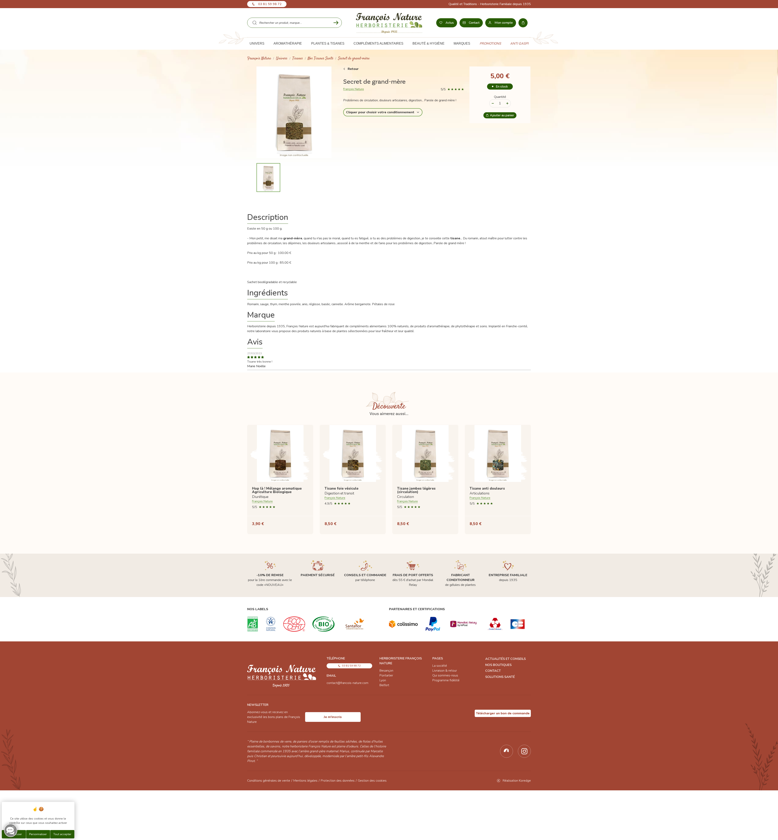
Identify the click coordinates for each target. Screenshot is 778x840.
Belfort (384, 685)
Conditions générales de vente (268, 780)
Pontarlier (386, 675)
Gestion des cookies (372, 780)
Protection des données (338, 780)
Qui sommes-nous (445, 675)
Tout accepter (62, 834)
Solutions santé (500, 677)
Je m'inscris (333, 717)
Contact (493, 671)
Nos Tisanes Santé (320, 58)
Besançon (386, 670)
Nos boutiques (498, 665)
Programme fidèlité (446, 680)
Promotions (490, 43)
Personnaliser (38, 834)
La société (439, 665)
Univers (281, 58)
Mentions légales (305, 780)
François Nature (259, 58)
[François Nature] (389, 22)
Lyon (382, 680)
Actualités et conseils (505, 659)
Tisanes (297, 58)
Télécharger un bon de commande (503, 713)
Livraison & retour (444, 670)
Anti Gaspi (519, 43)
